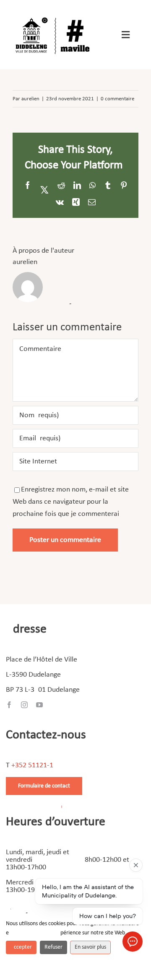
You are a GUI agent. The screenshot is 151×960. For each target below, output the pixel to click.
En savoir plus (90, 947)
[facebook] (9, 704)
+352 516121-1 (32, 765)
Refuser (53, 947)
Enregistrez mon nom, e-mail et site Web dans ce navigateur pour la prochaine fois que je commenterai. (71, 502)
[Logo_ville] (54, 16)
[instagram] (24, 704)
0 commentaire (117, 99)
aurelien (30, 99)
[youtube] (39, 704)
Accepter (21, 947)
